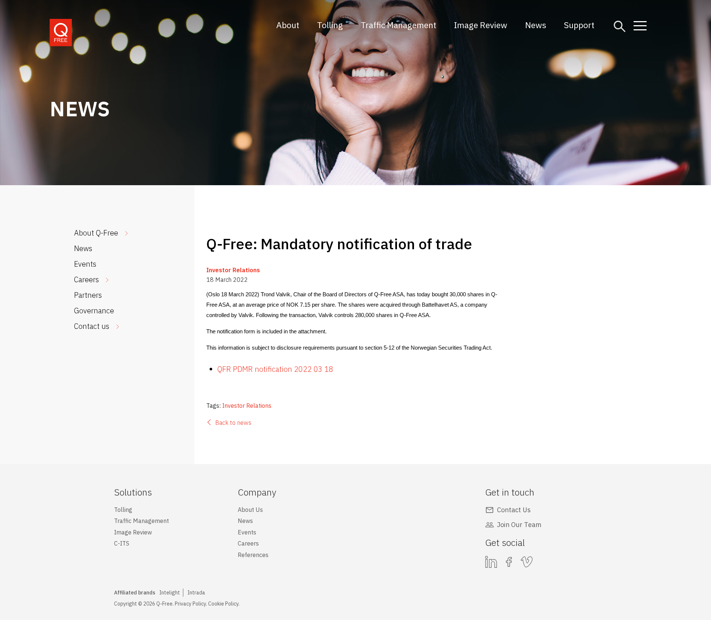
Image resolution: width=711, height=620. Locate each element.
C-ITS (121, 543)
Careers (86, 279)
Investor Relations (233, 270)
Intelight (169, 592)
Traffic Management (398, 24)
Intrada (196, 592)
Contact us (91, 326)
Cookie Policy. (224, 603)
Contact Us (514, 510)
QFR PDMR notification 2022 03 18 (275, 369)
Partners (88, 295)
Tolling (330, 24)
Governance (94, 311)
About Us (250, 509)
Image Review (480, 24)
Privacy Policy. (191, 603)
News (535, 24)
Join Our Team (519, 524)
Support (579, 24)
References (253, 555)
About (287, 24)
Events (85, 264)
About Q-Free (96, 233)
